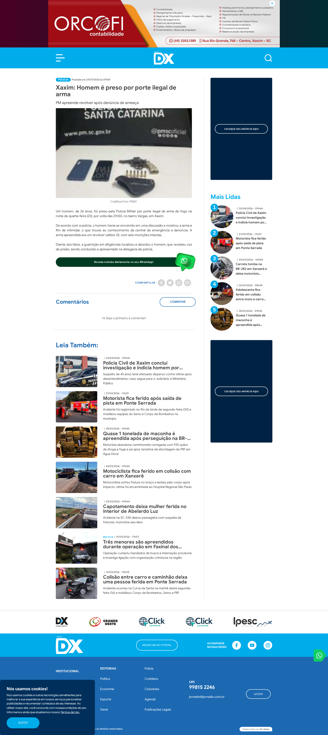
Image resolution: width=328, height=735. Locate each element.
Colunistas (152, 689)
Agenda (150, 699)
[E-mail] (187, 282)
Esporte (105, 699)
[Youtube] (252, 645)
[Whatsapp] (178, 282)
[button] (60, 57)
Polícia (63, 79)
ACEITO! (23, 723)
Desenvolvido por (255, 729)
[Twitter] (170, 282)
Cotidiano (151, 679)
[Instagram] (267, 645)
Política (105, 679)
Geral (104, 709)
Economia (107, 689)
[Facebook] (161, 282)
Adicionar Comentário (178, 304)
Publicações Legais (158, 709)
